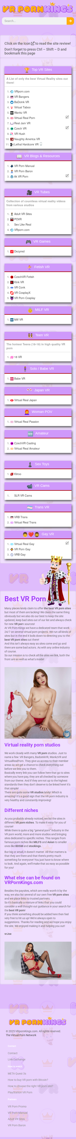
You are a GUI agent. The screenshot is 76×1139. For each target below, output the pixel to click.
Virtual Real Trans (25, 522)
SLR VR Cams (23, 495)
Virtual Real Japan (25, 400)
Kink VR (19, 282)
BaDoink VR (21, 102)
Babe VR (19, 378)
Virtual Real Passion (26, 421)
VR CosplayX (22, 293)
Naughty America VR (27, 139)
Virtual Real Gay (24, 544)
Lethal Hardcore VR (26, 144)
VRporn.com (22, 91)
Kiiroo (17, 474)
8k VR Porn (21, 176)
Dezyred (19, 251)
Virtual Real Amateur (27, 448)
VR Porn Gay (22, 549)
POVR (18, 219)
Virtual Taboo (22, 107)
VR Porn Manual (24, 166)
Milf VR (18, 319)
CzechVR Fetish (24, 277)
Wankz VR (20, 112)
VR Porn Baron (23, 171)
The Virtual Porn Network (21, 1035)
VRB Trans (20, 517)
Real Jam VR (22, 123)
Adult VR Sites (23, 214)
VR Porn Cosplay (24, 298)
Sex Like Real (22, 224)
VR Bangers (21, 97)
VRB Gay (20, 554)
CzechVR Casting (25, 443)
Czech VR (20, 128)
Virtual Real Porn (24, 118)
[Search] (70, 21)
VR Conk (19, 287)
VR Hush (19, 134)
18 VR (18, 357)
